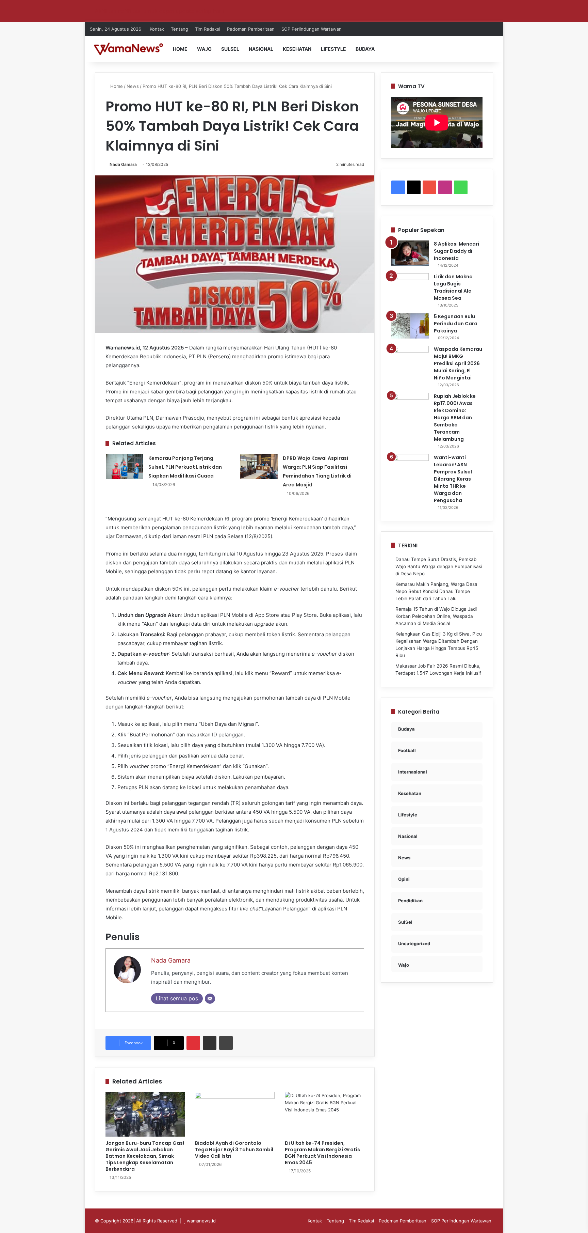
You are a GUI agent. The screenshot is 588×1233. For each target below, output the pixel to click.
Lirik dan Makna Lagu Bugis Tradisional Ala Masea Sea (453, 287)
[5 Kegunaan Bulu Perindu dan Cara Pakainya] (410, 326)
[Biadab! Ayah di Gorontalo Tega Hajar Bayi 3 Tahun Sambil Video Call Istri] (234, 1114)
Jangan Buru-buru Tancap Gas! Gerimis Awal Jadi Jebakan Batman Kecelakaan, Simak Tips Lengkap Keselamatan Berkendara (144, 1156)
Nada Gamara (123, 164)
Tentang (179, 29)
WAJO (204, 49)
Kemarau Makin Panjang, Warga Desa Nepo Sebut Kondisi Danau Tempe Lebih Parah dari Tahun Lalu (436, 591)
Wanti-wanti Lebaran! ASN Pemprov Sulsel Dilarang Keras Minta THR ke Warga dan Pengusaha (453, 479)
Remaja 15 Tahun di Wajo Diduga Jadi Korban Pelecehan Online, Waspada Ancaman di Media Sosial (436, 616)
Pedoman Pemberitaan (251, 29)
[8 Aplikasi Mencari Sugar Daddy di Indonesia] (410, 253)
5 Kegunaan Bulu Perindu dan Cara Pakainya (455, 323)
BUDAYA (365, 49)
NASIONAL (261, 49)
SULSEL (230, 49)
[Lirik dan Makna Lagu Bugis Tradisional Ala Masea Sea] (410, 286)
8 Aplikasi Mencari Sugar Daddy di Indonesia (456, 251)
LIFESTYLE (333, 49)
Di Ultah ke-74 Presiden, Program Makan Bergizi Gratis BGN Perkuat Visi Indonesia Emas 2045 (322, 1153)
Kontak (157, 29)
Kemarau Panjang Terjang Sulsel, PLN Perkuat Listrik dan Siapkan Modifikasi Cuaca (185, 467)
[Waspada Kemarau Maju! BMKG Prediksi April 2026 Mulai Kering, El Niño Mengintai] (410, 358)
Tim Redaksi (207, 29)
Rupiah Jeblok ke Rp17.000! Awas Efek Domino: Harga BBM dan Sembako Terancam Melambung (455, 417)
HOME (180, 49)
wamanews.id (201, 1220)
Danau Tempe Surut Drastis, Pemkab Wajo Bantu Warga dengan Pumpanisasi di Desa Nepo (438, 566)
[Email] (210, 999)
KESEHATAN (297, 49)
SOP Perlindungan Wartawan (311, 29)
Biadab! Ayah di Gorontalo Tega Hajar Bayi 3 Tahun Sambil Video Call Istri (234, 1149)
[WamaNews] (128, 49)
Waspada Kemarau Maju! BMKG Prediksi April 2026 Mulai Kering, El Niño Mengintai (458, 363)
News (133, 86)
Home (116, 86)
